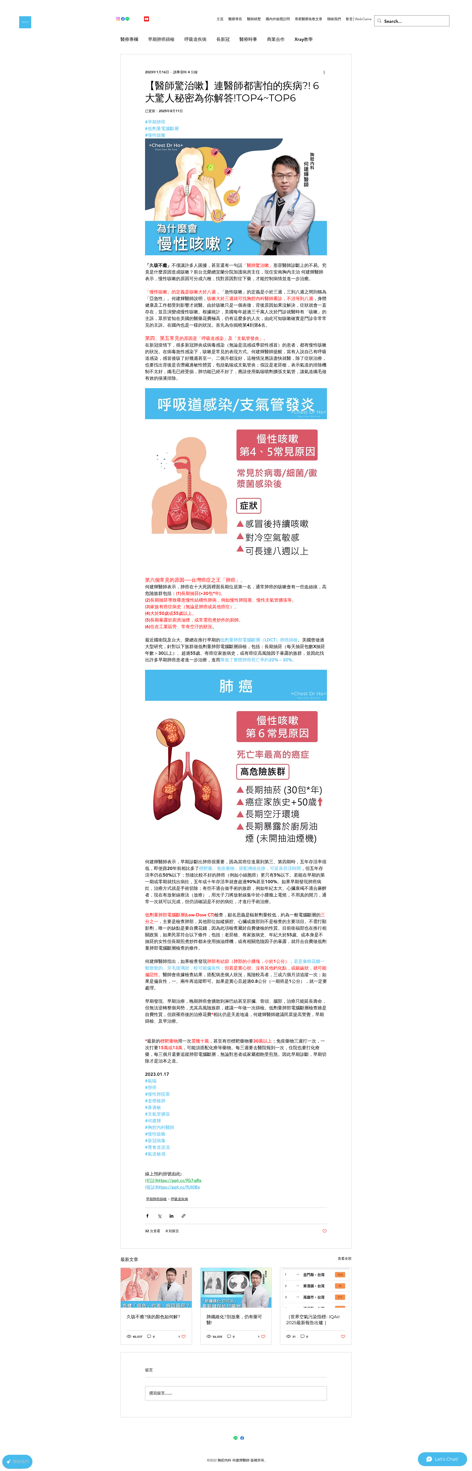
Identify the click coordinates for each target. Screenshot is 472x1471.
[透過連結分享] (183, 1215)
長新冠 (223, 39)
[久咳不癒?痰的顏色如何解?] (156, 1288)
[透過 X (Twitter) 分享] (159, 1215)
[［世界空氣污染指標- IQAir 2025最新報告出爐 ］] (315, 1288)
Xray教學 (304, 39)
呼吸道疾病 (195, 39)
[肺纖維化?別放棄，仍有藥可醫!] (236, 1288)
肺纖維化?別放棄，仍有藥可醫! (234, 1319)
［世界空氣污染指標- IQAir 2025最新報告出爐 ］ (313, 1319)
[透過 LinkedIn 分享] (171, 1215)
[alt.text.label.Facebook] (122, 18)
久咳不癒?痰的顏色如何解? (153, 1316)
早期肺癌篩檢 (161, 39)
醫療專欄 (129, 39)
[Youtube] (146, 18)
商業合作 (276, 39)
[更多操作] (324, 72)
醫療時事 (248, 39)
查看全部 (345, 1258)
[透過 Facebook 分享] (147, 1215)
